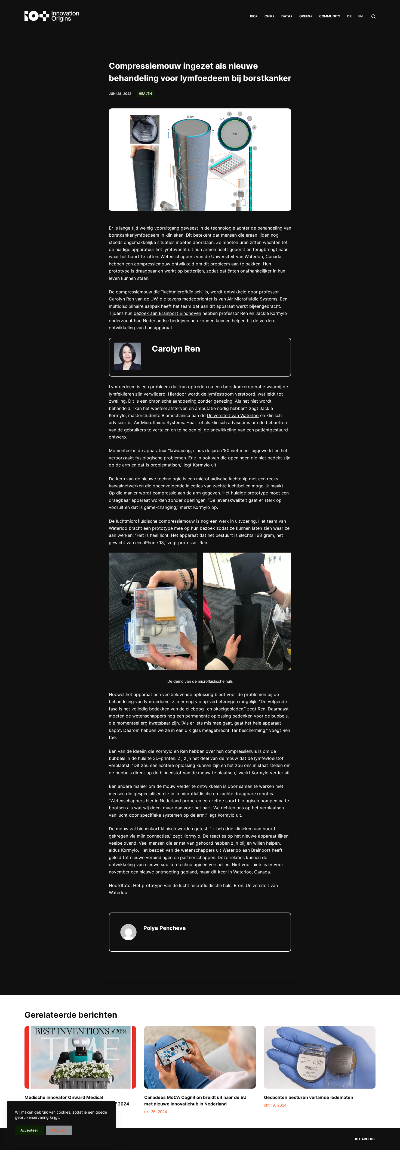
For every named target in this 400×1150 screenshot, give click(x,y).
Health (145, 94)
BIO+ (254, 16)
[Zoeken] (373, 16)
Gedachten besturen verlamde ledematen (308, 1097)
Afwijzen (59, 1130)
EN (360, 16)
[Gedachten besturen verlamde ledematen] (320, 1057)
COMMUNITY (329, 16)
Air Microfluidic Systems (252, 299)
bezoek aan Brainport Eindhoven (167, 313)
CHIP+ (269, 16)
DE (349, 16)
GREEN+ (305, 16)
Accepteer (29, 1130)
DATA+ (287, 16)
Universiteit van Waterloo (233, 415)
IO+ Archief (365, 1139)
